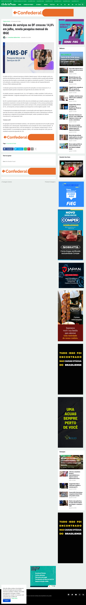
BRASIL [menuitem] (46, 4)
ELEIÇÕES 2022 (31, 1)
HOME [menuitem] (19, 4)
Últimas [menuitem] (38, 4)
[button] (78, 4)
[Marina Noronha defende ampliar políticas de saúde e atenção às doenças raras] (64, 137)
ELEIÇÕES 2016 (57, 1)
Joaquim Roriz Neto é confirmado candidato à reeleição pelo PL (75, 485)
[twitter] (5, 3)
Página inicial (6, 21)
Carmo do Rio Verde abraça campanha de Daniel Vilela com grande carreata (70, 59)
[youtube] (10, 3)
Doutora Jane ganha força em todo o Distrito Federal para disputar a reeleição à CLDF (75, 503)
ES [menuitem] (65, 4)
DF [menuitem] (76, 4)
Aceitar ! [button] (7, 600)
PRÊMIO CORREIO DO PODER (19, 1)
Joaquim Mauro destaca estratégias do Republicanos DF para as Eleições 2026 (75, 107)
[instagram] (7, 3)
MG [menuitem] (69, 4)
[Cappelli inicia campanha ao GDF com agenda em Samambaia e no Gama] (64, 89)
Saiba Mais (14, 598)
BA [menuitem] (72, 4)
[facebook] (3, 3)
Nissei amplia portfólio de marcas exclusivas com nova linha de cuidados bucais (75, 146)
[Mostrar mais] (35, 149)
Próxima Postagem (50, 182)
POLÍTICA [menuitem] (52, 4)
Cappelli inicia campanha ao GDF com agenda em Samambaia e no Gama (76, 89)
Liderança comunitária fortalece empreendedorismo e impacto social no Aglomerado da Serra (74, 475)
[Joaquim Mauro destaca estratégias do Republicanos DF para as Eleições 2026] (64, 106)
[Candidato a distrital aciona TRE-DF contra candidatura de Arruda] (64, 98)
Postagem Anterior (7, 182)
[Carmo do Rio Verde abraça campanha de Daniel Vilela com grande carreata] (64, 494)
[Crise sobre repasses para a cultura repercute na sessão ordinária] (64, 70)
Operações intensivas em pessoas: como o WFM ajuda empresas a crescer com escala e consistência (76, 117)
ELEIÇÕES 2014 (66, 1)
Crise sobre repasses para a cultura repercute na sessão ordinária (76, 70)
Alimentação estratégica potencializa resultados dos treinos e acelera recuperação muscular (71, 461)
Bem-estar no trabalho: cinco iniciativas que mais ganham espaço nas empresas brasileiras (75, 127)
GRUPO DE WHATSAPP (6, 1)
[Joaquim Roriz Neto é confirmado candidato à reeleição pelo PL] (64, 486)
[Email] (32, 149)
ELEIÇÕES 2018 (49, 1)
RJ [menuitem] (61, 4)
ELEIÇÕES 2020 (40, 1)
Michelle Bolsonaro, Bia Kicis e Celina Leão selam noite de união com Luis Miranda (75, 79)
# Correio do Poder (16, 21)
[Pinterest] (28, 149)
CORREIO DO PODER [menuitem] (28, 4)
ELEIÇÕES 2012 (75, 1)
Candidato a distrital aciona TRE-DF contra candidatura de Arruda (76, 97)
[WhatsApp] (25, 149)
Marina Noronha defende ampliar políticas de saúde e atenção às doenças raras (76, 137)
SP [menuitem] (57, 4)
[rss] (83, 594)
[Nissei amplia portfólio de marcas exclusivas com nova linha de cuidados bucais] (64, 146)
